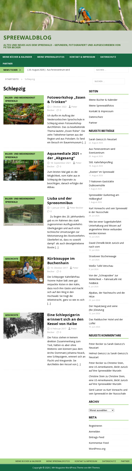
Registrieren (95, 425)
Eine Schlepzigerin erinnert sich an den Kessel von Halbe (65, 319)
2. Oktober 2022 (58, 106)
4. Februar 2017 (58, 328)
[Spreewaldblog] (66, 28)
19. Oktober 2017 (59, 267)
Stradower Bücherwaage (102, 256)
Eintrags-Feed (96, 437)
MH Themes (94, 467)
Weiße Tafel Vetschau (101, 265)
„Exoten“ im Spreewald (101, 171)
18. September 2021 (60, 162)
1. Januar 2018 (57, 207)
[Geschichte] (23, 270)
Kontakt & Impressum (82, 56)
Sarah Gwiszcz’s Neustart (103, 139)
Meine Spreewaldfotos (50, 56)
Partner (8, 63)
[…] (84, 142)
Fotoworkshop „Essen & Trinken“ (66, 99)
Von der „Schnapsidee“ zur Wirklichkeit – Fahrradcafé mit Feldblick (105, 279)
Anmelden (94, 431)
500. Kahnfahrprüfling (101, 162)
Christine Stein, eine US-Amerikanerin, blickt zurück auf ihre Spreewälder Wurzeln (108, 366)
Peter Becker (76, 207)
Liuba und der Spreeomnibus (60, 200)
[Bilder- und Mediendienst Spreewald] (23, 109)
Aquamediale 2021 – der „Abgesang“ (64, 155)
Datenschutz (108, 56)
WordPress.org (97, 448)
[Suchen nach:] (111, 69)
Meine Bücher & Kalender (17, 56)
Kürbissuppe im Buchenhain (61, 260)
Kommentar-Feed (99, 442)
